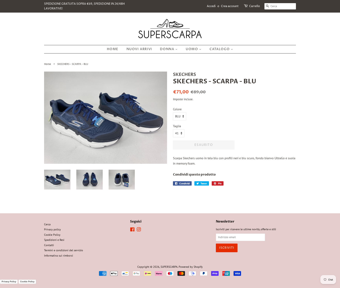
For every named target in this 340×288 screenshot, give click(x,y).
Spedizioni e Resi (54, 240)
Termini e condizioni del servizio (63, 250)
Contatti (49, 245)
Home (112, 49)
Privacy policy (52, 229)
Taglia (177, 126)
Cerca (47, 224)
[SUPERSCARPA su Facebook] (132, 230)
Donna (167, 49)
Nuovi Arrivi (139, 49)
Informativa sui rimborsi (58, 255)
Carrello (254, 6)
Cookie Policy (52, 234)
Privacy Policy (9, 281)
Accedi (211, 6)
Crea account (230, 6)
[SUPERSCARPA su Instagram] (139, 230)
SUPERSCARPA (169, 267)
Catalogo (220, 49)
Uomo (192, 49)
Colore (177, 109)
